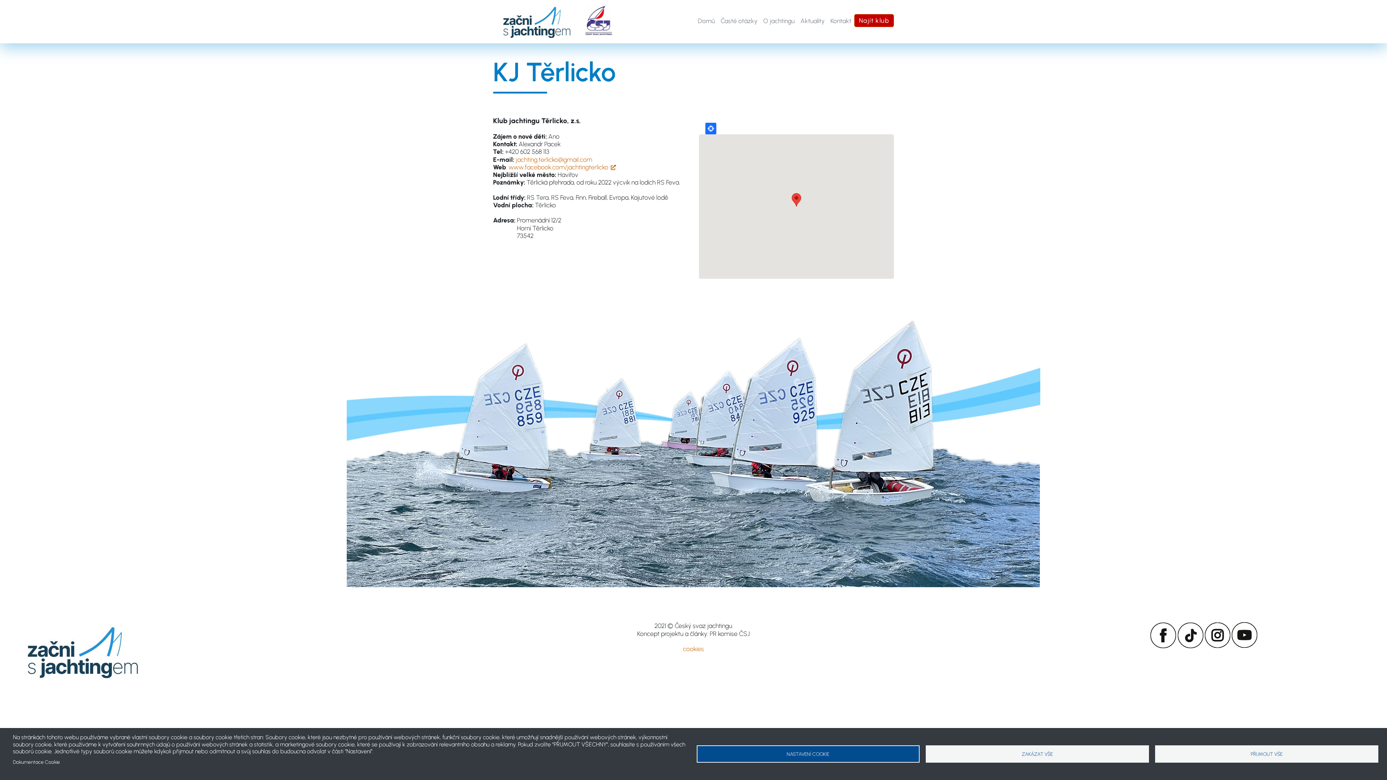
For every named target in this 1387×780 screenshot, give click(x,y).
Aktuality (812, 21)
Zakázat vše (1037, 754)
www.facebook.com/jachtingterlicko (558, 167)
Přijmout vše (1267, 754)
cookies (693, 649)
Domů (706, 21)
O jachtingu (779, 21)
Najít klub (874, 20)
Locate (710, 128)
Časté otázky (739, 21)
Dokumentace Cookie (36, 762)
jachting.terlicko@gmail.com (554, 159)
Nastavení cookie (808, 754)
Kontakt (840, 21)
